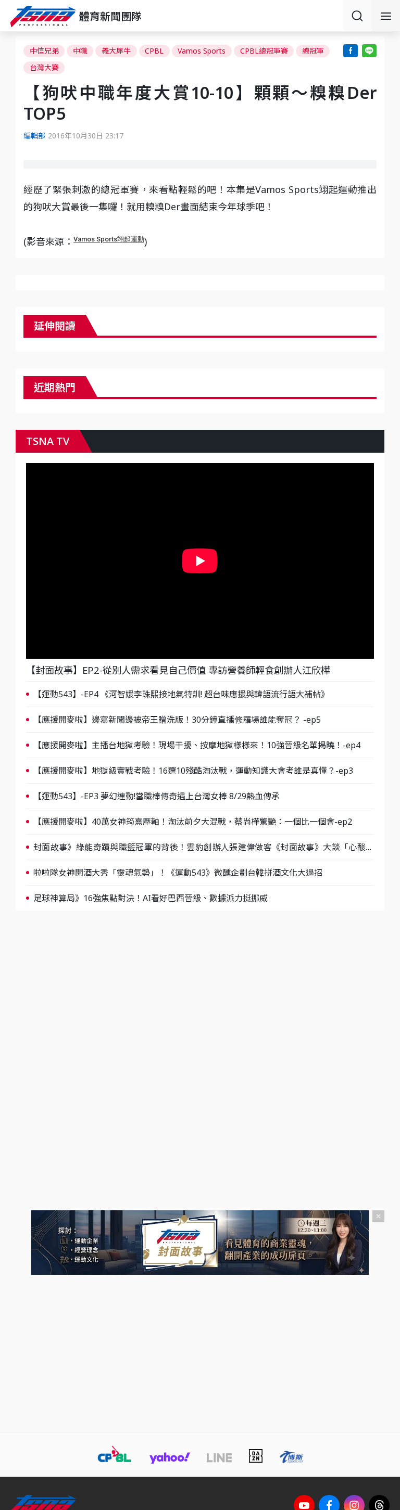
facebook (350, 50)
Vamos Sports (202, 51)
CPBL (154, 51)
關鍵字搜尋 (357, 15)
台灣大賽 (44, 67)
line (369, 50)
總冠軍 (313, 51)
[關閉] (378, 1216)
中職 (80, 51)
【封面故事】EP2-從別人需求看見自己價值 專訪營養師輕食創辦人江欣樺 (178, 669)
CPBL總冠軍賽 (264, 51)
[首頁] (44, 16)
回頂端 (379, 1348)
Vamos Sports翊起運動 (108, 239)
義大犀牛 (116, 51)
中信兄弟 (44, 51)
